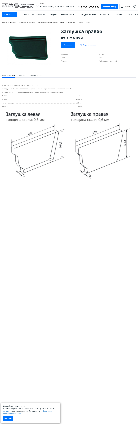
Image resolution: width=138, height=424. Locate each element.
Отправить (56, 229)
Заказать (68, 45)
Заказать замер (109, 7)
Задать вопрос (89, 45)
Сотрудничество (87, 15)
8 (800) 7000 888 (90, 6)
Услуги (23, 15)
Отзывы (118, 15)
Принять (8, 418)
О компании (67, 15)
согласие (6, 411)
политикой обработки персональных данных (25, 212)
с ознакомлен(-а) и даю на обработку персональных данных (31, 213)
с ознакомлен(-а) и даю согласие (32, 219)
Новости (104, 15)
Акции (53, 15)
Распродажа (38, 15)
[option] (29, 48)
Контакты (131, 15)
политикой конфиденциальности (20, 219)
